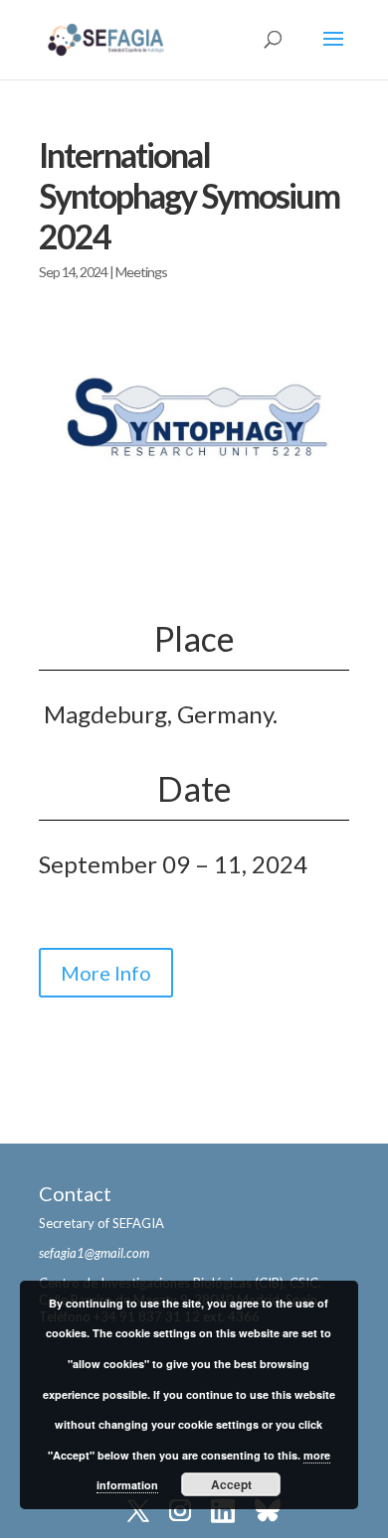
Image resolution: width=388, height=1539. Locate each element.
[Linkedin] (223, 1512)
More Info (106, 973)
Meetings (141, 271)
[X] (138, 1512)
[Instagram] (180, 1512)
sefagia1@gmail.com (94, 1253)
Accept (231, 1484)
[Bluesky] (268, 1512)
